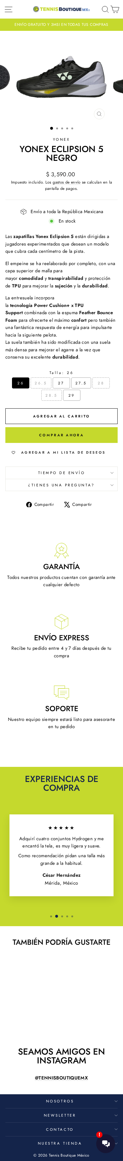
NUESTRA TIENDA (60, 1143)
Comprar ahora (61, 435)
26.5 (41, 383)
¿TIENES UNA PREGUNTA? (61, 485)
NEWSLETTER (60, 1115)
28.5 (51, 395)
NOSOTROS (60, 1101)
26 (20, 383)
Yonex (61, 139)
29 (71, 395)
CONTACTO (59, 1129)
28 (101, 383)
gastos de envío (67, 182)
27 (61, 383)
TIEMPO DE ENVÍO (61, 472)
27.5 (81, 383)
